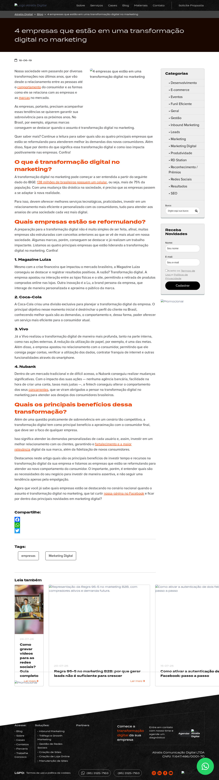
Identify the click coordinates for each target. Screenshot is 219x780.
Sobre (80, 5)
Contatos (22, 744)
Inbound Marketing (185, 124)
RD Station (179, 160)
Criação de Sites (50, 752)
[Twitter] (85, 530)
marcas (24, 97)
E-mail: (169, 257)
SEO (174, 193)
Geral (175, 110)
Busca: (168, 205)
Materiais (141, 5)
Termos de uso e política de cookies (48, 772)
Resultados (179, 186)
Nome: (169, 243)
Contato (159, 5)
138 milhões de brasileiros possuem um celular (72, 182)
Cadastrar (183, 285)
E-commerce (180, 89)
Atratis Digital (24, 14)
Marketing (178, 139)
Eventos (177, 96)
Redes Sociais (181, 179)
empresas (28, 555)
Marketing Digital (61, 555)
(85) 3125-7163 (97, 773)
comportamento (29, 87)
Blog (125, 5)
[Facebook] (85, 519)
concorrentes (38, 389)
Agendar (184, 733)
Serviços (96, 5)
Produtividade (181, 153)
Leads (175, 131)
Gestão (176, 117)
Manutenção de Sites (53, 760)
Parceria (22, 748)
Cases (112, 5)
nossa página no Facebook (124, 493)
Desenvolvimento (184, 82)
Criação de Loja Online (54, 756)
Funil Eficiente (181, 103)
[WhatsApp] (85, 525)
